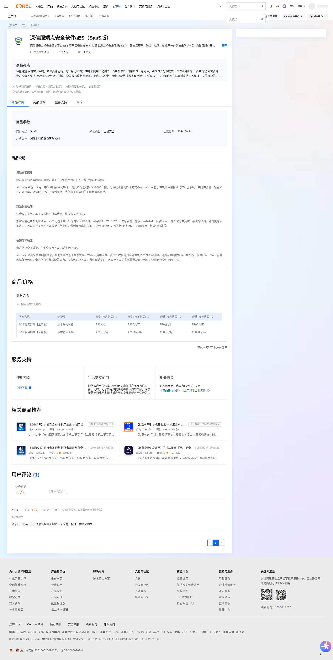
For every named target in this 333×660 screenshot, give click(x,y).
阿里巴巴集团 (17, 632)
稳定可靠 (14, 597)
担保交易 (40, 86)
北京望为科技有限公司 (208, 448)
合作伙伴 (129, 6)
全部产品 (56, 578)
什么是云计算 (17, 578)
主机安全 (35, 25)
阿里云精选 (74, 16)
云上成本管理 (59, 609)
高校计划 (182, 590)
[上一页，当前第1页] (210, 543)
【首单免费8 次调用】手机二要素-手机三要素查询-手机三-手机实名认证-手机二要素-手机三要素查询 (165, 447)
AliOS (140, 632)
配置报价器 (58, 603)
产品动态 (56, 590)
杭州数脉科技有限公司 (101, 424)
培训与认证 (142, 597)
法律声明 (14, 624)
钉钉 (184, 632)
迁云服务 (224, 590)
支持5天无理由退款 (76, 86)
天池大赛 (140, 590)
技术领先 (14, 590)
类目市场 (59, 16)
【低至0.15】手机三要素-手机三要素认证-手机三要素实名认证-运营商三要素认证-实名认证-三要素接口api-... (161, 424)
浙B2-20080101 (98, 639)
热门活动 (90, 16)
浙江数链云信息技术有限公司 (205, 424)
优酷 (177, 632)
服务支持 (61, 102)
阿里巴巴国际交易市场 (76, 632)
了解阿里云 (163, 6)
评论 (79, 102)
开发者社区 (142, 584)
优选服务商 (95, 86)
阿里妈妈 (105, 632)
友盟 (169, 632)
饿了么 (240, 632)
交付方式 (21, 131)
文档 (138, 578)
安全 (23, 25)
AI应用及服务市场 (40, 16)
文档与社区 (78, 6)
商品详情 (18, 102)
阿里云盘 (228, 632)
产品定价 (56, 597)
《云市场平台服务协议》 (196, 390)
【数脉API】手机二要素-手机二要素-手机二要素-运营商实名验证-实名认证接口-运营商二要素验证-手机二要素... (57, 424)
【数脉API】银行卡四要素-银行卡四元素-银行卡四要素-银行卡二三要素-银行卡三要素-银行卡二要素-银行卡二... (57, 447)
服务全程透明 (55, 86)
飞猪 (116, 632)
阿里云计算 (128, 632)
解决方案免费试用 (188, 584)
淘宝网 (32, 632)
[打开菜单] (6, 6)
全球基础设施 (17, 584)
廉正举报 (55, 624)
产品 (50, 6)
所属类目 (95, 131)
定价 (106, 6)
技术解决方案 (101, 578)
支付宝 (193, 632)
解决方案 (62, 6)
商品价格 (39, 102)
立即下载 (21, 387)
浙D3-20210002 (151, 639)
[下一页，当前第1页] (221, 543)
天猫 (41, 632)
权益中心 (94, 6)
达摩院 (204, 632)
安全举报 (73, 624)
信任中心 (224, 609)
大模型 (39, 6)
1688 (95, 632)
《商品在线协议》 (170, 390)
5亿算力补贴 (185, 597)
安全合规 (14, 603)
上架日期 (169, 131)
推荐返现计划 (185, 603)
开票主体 (21, 138)
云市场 (117, 6)
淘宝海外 (215, 632)
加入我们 (109, 624)
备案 (292, 6)
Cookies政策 (35, 624)
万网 (148, 632)
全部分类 (12, 25)
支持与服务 (146, 6)
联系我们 (91, 624)
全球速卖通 (53, 632)
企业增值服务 (227, 584)
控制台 (301, 6)
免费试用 (56, 584)
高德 (156, 632)
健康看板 (224, 603)
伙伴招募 (104, 16)
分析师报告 (16, 609)
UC (163, 632)
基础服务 (224, 578)
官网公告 (224, 597)
